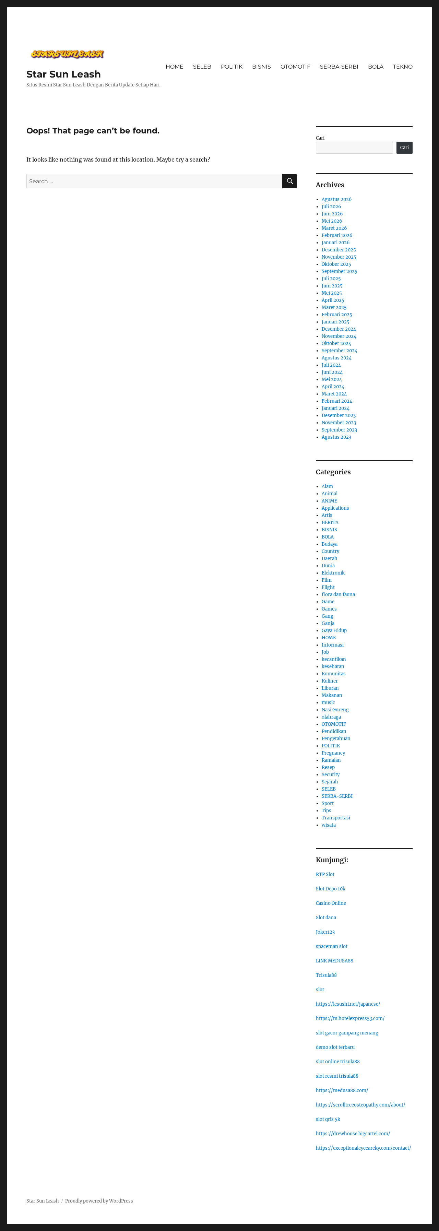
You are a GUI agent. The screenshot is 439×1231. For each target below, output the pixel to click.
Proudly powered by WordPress (99, 1201)
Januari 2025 (335, 322)
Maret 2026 (334, 228)
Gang (327, 616)
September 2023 (339, 430)
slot (320, 990)
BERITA (330, 522)
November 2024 (339, 336)
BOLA (375, 66)
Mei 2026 (332, 221)
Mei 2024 (332, 379)
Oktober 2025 (336, 264)
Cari (320, 138)
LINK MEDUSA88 (334, 961)
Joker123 (325, 932)
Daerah (329, 558)
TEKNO (403, 66)
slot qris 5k (328, 1119)
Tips (326, 811)
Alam (327, 486)
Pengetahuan (336, 739)
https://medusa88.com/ (342, 1090)
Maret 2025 (334, 307)
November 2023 (339, 423)
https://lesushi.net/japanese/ (348, 1004)
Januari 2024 (335, 408)
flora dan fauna (338, 594)
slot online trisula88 (338, 1062)
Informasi (333, 645)
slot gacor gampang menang (347, 1033)
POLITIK (231, 66)
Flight (328, 587)
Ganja (328, 623)
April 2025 (333, 300)
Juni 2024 (332, 372)
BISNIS (261, 66)
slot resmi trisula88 (337, 1076)
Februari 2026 (337, 235)
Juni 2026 (332, 214)
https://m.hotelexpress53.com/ (350, 1018)
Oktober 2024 (336, 343)
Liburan (330, 688)
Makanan (332, 695)
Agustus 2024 (337, 358)
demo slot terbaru (335, 1047)
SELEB (202, 66)
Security (331, 775)
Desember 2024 (339, 329)
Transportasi (336, 818)
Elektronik (333, 573)
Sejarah (330, 782)
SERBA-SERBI (339, 66)
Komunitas (334, 674)
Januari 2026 (336, 243)
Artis (327, 515)
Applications (335, 508)
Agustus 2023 (336, 437)
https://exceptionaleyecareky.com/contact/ (363, 1148)
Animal (329, 494)
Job (325, 652)
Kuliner (330, 681)
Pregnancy (333, 753)
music (328, 703)
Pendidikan (334, 731)
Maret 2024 (334, 394)
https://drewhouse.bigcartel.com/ (353, 1134)
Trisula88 (326, 975)
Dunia (328, 566)
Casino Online (331, 903)
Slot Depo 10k (330, 889)
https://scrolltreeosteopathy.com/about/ (360, 1105)
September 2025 (339, 271)
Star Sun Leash (63, 74)
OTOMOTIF (295, 66)
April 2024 (333, 387)
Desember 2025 (339, 250)
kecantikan (334, 659)
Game (328, 602)
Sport (328, 803)
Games (329, 609)
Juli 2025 (331, 279)
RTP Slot (325, 874)
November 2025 (339, 257)
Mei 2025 (332, 293)
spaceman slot (331, 946)
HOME (174, 66)
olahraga (331, 717)
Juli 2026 (331, 207)
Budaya (329, 544)
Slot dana (326, 918)
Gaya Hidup (334, 631)
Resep (328, 767)
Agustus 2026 (337, 199)
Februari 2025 (337, 315)
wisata (329, 825)
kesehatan (333, 667)
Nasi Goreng (335, 710)
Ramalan (331, 760)
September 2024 (339, 351)
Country (330, 551)
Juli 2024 (331, 365)
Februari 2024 (337, 401)
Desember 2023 (339, 415)
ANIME (329, 501)
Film (327, 580)
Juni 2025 (332, 286)
